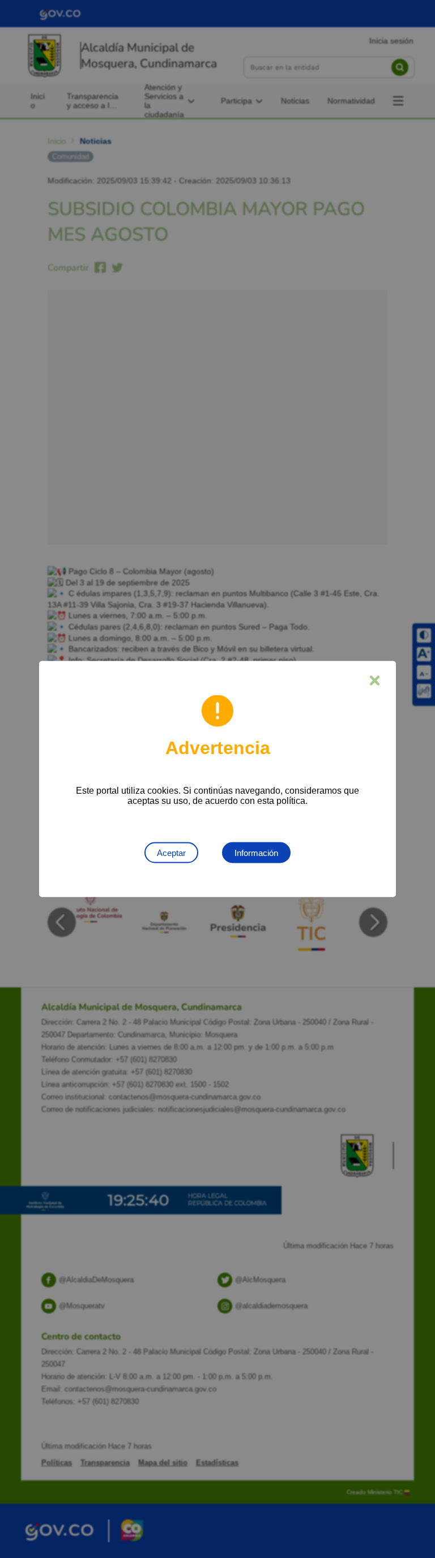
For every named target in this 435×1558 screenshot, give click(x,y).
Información (256, 853)
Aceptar (171, 853)
